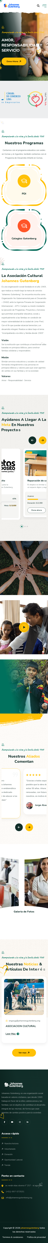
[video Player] (24, 627)
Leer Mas (11, 1033)
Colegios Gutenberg (24, 238)
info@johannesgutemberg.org (19, 1197)
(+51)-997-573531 (15, 1191)
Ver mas (22, 1052)
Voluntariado (9, 1149)
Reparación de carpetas (19, 480)
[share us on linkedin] (27, 1122)
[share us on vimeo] (12, 1122)
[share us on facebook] (4, 1122)
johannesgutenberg (30, 1228)
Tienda (7, 1165)
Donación (8, 1154)
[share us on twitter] (20, 1122)
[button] (20, 526)
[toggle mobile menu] (44, 5)
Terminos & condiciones (12, 1237)
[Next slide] (42, 440)
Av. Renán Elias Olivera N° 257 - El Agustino (23, 1185)
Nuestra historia (11, 1143)
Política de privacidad (36, 1237)
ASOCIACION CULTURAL (21, 1026)
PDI (24, 193)
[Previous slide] (32, 440)
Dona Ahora (12, 61)
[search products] (38, 6)
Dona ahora (15, 510)
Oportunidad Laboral (13, 1159)
